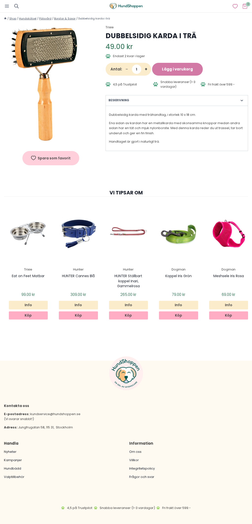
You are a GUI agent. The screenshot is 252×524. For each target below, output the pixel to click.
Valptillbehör (14, 476)
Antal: (116, 69)
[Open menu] (7, 6)
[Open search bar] (16, 6)
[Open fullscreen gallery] (93, 142)
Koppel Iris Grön (178, 275)
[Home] (5, 18)
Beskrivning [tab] (119, 100)
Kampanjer (13, 460)
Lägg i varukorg (177, 69)
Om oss (135, 451)
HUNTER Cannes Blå (78, 275)
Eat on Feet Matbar (28, 275)
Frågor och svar (141, 476)
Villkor (134, 460)
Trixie (110, 27)
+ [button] (146, 69)
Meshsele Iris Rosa (228, 275)
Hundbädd (12, 468)
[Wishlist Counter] (235, 6)
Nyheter (10, 451)
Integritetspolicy (142, 468)
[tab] (50, 142)
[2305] (51, 86)
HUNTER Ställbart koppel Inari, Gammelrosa (128, 281)
